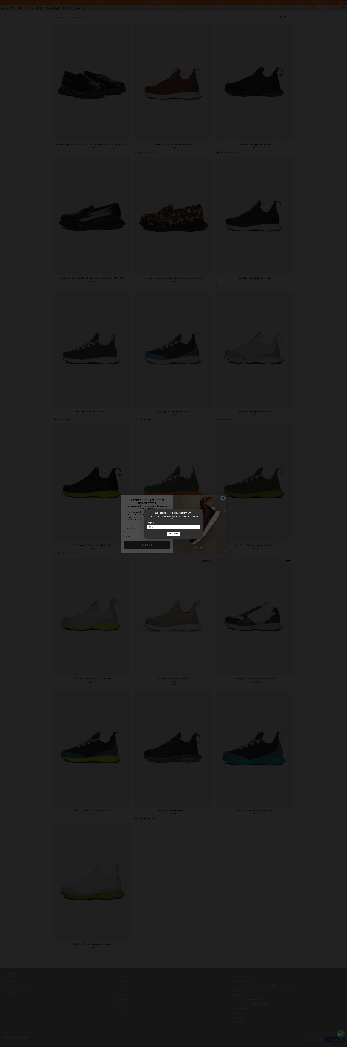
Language (151, 523)
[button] (173, 527)
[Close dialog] (201, 510)
